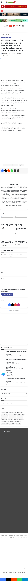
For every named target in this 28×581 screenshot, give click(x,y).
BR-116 (19, 412)
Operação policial (18, 419)
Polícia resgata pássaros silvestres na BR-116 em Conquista (7, 226)
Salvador (10, 421)
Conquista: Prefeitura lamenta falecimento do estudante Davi (7, 243)
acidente (5, 412)
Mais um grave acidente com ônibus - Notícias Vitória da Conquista (16, 366)
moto (10, 419)
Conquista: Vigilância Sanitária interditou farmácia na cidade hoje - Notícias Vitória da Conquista (16, 380)
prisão (21, 165)
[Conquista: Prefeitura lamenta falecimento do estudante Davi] (7, 236)
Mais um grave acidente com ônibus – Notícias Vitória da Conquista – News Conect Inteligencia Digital (16, 361)
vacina (17, 421)
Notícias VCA (13, 53)
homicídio (12, 416)
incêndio (20, 416)
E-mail (2, 278)
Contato (23, 572)
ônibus (18, 423)
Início (3, 34)
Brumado (4, 414)
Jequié (4, 419)
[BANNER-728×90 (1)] (14, 25)
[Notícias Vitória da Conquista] (11, 2)
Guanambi (5, 416)
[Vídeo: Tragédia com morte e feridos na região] (21, 236)
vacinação (5, 423)
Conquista (7, 34)
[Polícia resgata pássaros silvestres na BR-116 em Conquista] (7, 219)
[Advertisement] (14, 147)
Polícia (9, 37)
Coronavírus (12, 414)
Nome (2, 272)
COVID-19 (21, 414)
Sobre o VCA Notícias (17, 572)
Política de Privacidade (7, 572)
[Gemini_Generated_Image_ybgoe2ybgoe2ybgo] (14, 20)
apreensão (12, 412)
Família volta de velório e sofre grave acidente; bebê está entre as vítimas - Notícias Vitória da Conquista (16, 353)
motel (15, 165)
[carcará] (14, 29)
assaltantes (8, 165)
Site (2, 283)
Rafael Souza (9, 372)
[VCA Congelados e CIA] (14, 6)
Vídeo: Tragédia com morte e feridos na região (21, 242)
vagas (12, 423)
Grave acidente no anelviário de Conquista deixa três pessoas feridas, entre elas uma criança (20, 227)
